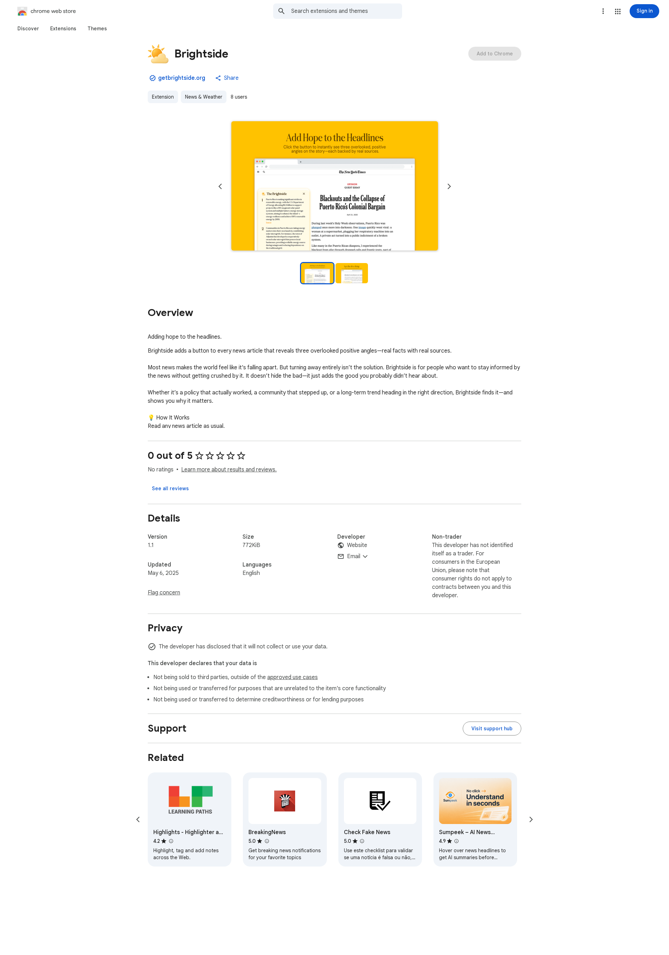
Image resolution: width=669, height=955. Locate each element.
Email (353, 556)
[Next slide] (449, 186)
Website (357, 545)
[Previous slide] (220, 186)
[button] (618, 11)
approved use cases (292, 677)
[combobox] (346, 11)
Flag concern (164, 592)
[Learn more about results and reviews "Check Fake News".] (362, 841)
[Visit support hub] (492, 728)
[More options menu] (603, 11)
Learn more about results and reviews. (229, 469)
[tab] (28, 28)
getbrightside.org (181, 78)
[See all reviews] (170, 488)
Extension (163, 97)
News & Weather (203, 97)
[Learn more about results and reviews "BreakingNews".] (266, 841)
